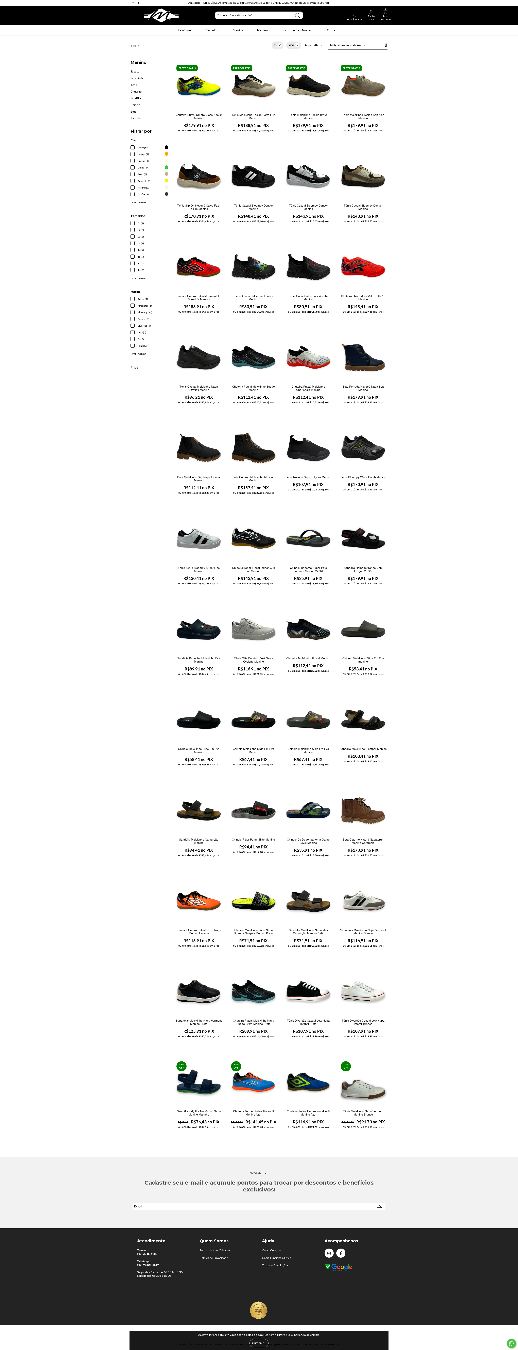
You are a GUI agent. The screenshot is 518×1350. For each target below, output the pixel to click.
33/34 (291, 45)
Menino (263, 30)
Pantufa (136, 118)
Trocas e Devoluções (275, 1265)
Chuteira (136, 91)
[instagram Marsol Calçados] (133, 2)
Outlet (332, 30)
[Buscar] (297, 15)
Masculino (212, 30)
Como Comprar (271, 1250)
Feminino (185, 30)
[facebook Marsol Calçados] (138, 2)
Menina (238, 30)
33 (275, 45)
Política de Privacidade (214, 1257)
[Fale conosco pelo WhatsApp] (511, 1343)
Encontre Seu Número (298, 30)
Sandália (136, 98)
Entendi (259, 1343)
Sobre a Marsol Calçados (215, 1250)
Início (133, 45)
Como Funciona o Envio (276, 1257)
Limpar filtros (313, 45)
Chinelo (135, 105)
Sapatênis (137, 78)
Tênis (134, 84)
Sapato (135, 71)
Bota (134, 111)
